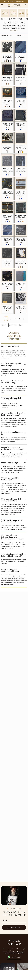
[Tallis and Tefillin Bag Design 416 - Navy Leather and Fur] (21, 47)
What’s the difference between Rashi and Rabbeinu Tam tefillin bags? (12, 537)
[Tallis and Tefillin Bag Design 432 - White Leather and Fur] (21, 298)
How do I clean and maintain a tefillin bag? (10, 570)
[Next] (23, 319)
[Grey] (10, 61)
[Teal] (20, 289)
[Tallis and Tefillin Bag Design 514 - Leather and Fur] (7, 207)
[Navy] (20, 61)
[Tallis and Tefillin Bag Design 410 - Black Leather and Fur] (7, 92)
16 (20, 318)
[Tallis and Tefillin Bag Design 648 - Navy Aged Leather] (21, 160)
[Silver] (20, 152)
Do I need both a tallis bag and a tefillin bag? (12, 381)
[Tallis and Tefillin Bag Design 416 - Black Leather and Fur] (7, 47)
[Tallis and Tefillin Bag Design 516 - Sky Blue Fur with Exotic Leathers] (21, 183)
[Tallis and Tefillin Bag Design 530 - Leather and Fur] (7, 138)
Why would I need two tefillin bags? (10, 479)
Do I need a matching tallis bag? (12, 433)
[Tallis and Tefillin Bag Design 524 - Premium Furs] (21, 115)
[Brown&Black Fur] (6, 61)
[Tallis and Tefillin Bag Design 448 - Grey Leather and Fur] (21, 275)
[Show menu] (1, 5)
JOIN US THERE (16, 957)
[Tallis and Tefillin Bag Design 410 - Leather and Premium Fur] (7, 115)
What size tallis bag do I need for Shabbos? (11, 399)
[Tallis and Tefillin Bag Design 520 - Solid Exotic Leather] (7, 183)
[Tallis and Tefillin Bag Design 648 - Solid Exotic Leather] (7, 160)
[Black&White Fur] (4, 61)
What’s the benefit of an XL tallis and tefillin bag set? (12, 555)
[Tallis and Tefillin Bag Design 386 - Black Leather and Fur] (7, 69)
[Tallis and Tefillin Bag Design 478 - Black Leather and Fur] (21, 253)
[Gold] (22, 152)
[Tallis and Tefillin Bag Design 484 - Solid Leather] (7, 253)
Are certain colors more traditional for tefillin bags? (12, 448)
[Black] (8, 61)
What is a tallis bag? (9, 462)
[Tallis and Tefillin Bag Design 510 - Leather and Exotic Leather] (21, 207)
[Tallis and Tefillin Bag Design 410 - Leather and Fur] (21, 92)
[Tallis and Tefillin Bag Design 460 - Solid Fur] (7, 275)
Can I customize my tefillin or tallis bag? (12, 364)
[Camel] (9, 197)
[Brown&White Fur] (8, 83)
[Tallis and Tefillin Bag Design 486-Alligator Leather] (21, 230)
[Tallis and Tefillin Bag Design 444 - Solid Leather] (7, 298)
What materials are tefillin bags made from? (11, 521)
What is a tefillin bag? (10, 346)
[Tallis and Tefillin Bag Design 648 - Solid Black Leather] (21, 138)
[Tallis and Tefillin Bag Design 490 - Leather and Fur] (7, 230)
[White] (21, 106)
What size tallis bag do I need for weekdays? (11, 500)
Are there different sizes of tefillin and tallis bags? (11, 414)
